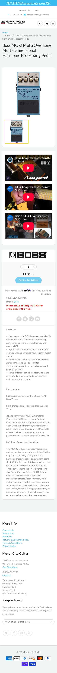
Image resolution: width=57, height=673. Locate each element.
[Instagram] (21, 633)
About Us (7, 536)
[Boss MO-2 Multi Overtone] (28, 94)
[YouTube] (29, 633)
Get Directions (9, 567)
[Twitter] (6, 633)
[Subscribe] (51, 621)
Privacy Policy (9, 546)
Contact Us (8, 530)
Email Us (6, 575)
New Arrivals (24, 10)
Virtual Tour (8, 533)
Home (5, 32)
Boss (16, 301)
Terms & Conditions (12, 542)
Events (35, 10)
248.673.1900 (16, 14)
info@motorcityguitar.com (38, 14)
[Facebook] (14, 633)
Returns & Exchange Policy (15, 539)
